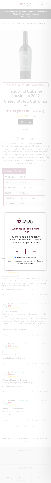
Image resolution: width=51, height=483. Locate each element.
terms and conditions (25, 263)
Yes (17, 252)
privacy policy (35, 261)
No (34, 252)
